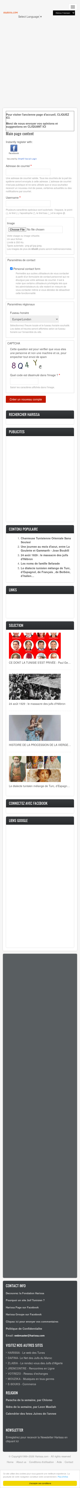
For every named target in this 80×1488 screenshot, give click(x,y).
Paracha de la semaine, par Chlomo (29, 1400)
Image (11, 223)
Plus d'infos (63, 1476)
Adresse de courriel (18, 166)
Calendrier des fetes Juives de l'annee (31, 1413)
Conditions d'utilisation (41, 1462)
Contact (69, 1462)
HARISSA (14, 1353)
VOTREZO (14, 1373)
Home (10, 1462)
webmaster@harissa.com (29, 1335)
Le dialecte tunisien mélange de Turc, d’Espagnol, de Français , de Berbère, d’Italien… (45, 572)
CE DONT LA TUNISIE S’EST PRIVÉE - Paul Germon (40, 662)
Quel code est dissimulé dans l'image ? (34, 375)
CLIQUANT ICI (37, 126)
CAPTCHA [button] (13, 343)
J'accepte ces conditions (40, 1483)
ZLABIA (13, 1363)
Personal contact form (26, 269)
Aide (59, 1462)
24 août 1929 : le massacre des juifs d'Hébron (37, 704)
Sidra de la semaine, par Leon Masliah (31, 1407)
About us (21, 1462)
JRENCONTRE (17, 1368)
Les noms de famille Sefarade (40, 563)
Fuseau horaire (19, 313)
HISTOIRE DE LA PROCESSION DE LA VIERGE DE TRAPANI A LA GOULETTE (40, 745)
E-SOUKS (14, 1384)
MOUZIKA (14, 1379)
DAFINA (13, 1358)
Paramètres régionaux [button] (21, 304)
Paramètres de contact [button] (21, 260)
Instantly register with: (19, 142)
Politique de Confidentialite (24, 1328)
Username (12, 197)
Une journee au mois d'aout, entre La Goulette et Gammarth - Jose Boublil (45, 548)
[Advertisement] (40, 65)
